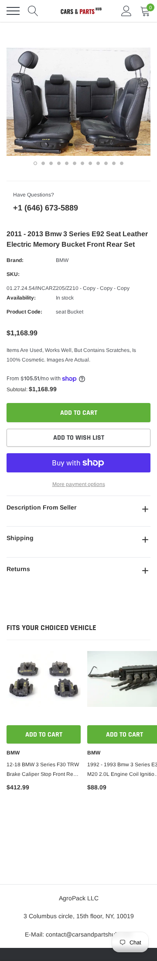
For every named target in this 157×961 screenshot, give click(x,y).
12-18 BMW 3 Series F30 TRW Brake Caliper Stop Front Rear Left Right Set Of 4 (43, 770)
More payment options (78, 484)
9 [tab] (98, 163)
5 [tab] (66, 163)
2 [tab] (43, 163)
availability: (21, 298)
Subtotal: (17, 389)
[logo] (81, 11)
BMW (62, 260)
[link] (44, 688)
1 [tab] (35, 163)
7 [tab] (82, 163)
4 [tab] (59, 163)
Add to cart (43, 734)
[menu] (13, 10)
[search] (33, 11)
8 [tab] (90, 163)
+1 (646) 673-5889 (45, 207)
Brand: (15, 260)
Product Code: (24, 312)
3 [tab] (51, 163)
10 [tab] (106, 163)
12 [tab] (121, 163)
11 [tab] (114, 163)
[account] (126, 11)
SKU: (13, 274)
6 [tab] (74, 163)
